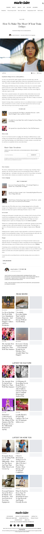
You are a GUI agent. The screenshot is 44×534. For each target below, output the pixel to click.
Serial (25, 227)
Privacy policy (34, 518)
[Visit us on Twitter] (11, 525)
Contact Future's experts (22, 516)
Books (4, 263)
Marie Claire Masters (22, 10)
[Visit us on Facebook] (18, 525)
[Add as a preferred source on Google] (33, 525)
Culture (29, 7)
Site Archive (10, 516)
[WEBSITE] (24, 269)
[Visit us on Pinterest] (22, 525)
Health (19, 7)
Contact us (34, 516)
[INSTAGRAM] (20, 269)
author (19, 136)
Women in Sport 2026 (12, 10)
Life (24, 7)
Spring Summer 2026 (32, 10)
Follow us (33, 73)
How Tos (33, 35)
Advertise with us (23, 518)
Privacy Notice (35, 158)
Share (5, 73)
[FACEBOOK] (19, 269)
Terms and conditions (11, 518)
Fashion (8, 7)
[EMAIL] (25, 269)
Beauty (14, 7)
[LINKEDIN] (22, 269)
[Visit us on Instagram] (15, 525)
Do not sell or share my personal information (22, 521)
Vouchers (35, 7)
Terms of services (17, 158)
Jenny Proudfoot (16, 35)
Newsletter (40, 73)
